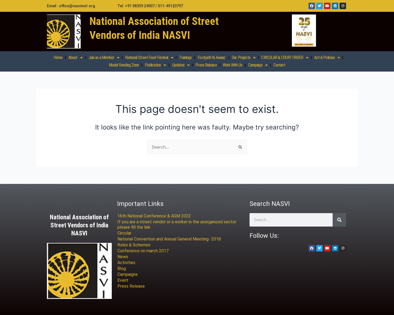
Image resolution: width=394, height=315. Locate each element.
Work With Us (232, 65)
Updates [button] (178, 65)
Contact (279, 65)
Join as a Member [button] (101, 57)
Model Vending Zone (124, 65)
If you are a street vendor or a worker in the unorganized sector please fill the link (176, 224)
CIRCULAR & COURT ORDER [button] (282, 57)
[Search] (339, 220)
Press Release (206, 65)
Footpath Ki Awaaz (212, 57)
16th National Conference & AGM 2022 (154, 215)
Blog (121, 268)
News (122, 256)
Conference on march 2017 (143, 250)
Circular (124, 233)
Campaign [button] (255, 65)
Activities (126, 262)
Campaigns (127, 274)
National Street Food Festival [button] (146, 57)
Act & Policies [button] (324, 57)
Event (122, 280)
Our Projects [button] (241, 57)
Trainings (185, 57)
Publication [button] (153, 65)
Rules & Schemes (133, 244)
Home (58, 57)
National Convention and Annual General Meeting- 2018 (169, 239)
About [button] (72, 57)
